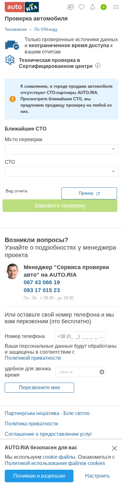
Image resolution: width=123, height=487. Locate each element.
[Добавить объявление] (103, 7)
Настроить (97, 476)
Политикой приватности (33, 358)
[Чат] (70, 7)
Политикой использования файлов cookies (55, 463)
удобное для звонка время (28, 371)
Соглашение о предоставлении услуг (48, 434)
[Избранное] (81, 7)
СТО (10, 162)
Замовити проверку (60, 205)
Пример (87, 193)
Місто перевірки (23, 139)
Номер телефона (25, 336)
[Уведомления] (92, 7)
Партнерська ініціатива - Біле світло (47, 413)
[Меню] (116, 7)
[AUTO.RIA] (22, 7)
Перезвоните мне (39, 387)
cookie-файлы (59, 457)
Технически (15, 29)
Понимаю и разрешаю (39, 476)
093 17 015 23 (42, 290)
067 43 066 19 (42, 282)
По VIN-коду (46, 29)
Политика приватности (31, 423)
